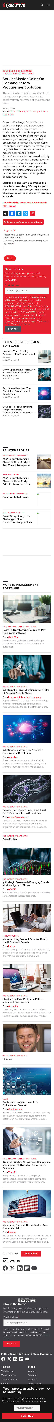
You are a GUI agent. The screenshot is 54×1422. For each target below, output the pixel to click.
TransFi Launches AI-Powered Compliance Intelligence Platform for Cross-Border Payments (27, 1165)
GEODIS (12, 889)
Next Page (31, 1253)
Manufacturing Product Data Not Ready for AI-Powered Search (25, 941)
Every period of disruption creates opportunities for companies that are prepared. (27, 894)
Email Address (12, 285)
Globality (13, 1006)
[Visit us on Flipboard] (27, 1268)
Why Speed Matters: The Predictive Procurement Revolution (17, 391)
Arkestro (12, 757)
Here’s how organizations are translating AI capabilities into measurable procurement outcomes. (24, 643)
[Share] (12, 213)
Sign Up (12, 329)
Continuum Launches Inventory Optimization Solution (20, 1104)
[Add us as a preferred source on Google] (32, 213)
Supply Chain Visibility (14, 513)
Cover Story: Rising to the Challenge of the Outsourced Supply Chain (17, 519)
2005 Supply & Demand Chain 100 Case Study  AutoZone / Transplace (16, 462)
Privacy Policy (23, 324)
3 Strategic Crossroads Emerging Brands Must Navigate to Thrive (26, 884)
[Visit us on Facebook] (5, 1268)
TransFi (12, 1172)
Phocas (12, 1232)
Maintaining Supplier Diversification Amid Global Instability (25, 1226)
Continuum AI (15, 1109)
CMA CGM (13, 637)
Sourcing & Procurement (17, 71)
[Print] (5, 213)
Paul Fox (7, 1059)
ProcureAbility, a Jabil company (24, 697)
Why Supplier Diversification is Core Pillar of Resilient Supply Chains (19, 372)
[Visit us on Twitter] (12, 1268)
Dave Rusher (10, 839)
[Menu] (48, 5)
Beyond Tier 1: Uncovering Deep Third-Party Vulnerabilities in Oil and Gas (19, 409)
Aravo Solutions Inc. (18, 817)
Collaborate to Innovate (16, 497)
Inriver (11, 946)
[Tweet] (25, 213)
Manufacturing (11, 474)
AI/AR (5, 1099)
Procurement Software (19, 73)
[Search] (42, 5)
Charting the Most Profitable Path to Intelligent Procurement (23, 1000)
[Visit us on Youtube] (34, 1268)
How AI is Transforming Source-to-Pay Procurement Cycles (19, 354)
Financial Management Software (20, 627)
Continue (27, 1416)
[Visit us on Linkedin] (20, 1268)
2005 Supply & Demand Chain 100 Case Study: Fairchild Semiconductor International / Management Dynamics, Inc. (19, 481)
